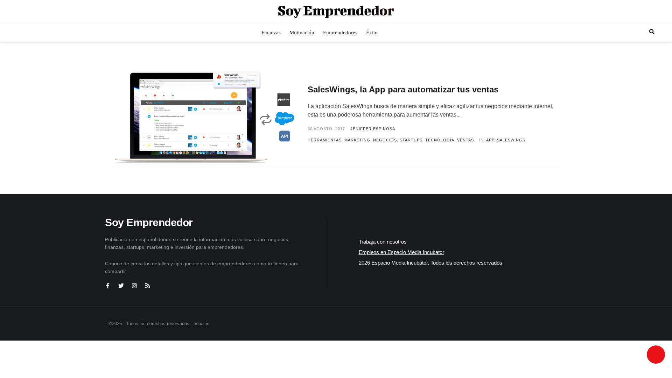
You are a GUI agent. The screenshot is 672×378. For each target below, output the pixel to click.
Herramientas (325, 140)
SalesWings (511, 140)
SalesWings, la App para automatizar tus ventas (403, 89)
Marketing (357, 140)
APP (490, 140)
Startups (411, 140)
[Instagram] (134, 285)
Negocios (385, 140)
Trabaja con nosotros (383, 242)
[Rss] (147, 285)
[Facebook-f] (108, 285)
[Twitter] (121, 285)
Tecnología (439, 140)
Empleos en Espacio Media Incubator (401, 252)
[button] (11, 12)
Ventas (465, 140)
